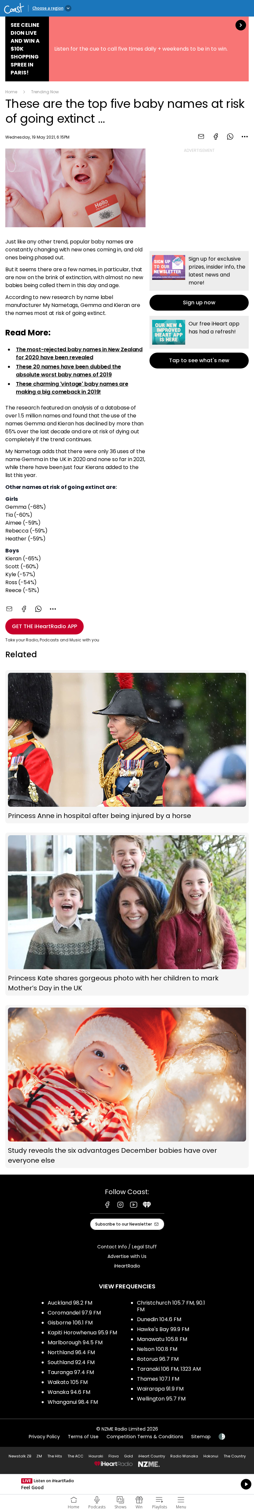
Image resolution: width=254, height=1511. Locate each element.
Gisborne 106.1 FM (70, 1322)
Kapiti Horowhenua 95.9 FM (82, 1332)
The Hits (54, 1456)
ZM (39, 1456)
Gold (128, 1456)
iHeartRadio (127, 1266)
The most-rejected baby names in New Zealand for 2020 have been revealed (79, 353)
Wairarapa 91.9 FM (160, 1389)
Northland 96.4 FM (71, 1352)
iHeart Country (151, 1456)
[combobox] (245, 137)
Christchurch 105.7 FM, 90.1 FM (171, 1306)
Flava (113, 1456)
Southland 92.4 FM (71, 1362)
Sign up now (199, 281)
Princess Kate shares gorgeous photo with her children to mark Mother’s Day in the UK (127, 914)
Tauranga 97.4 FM (71, 1372)
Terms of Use (83, 1436)
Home (11, 92)
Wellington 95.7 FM (161, 1399)
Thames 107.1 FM (158, 1379)
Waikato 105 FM (68, 1382)
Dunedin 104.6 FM (159, 1319)
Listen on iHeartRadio (127, 1484)
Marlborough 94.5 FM (75, 1342)
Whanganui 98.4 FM (73, 1402)
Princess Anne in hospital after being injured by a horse (127, 746)
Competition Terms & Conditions (144, 1436)
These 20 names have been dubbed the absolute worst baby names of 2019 (68, 370)
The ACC (75, 1456)
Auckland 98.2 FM (70, 1303)
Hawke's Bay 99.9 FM (163, 1329)
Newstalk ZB (20, 1456)
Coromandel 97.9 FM (74, 1313)
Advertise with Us (127, 1256)
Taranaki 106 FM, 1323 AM (169, 1369)
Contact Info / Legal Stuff (127, 1246)
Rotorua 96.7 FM (158, 1359)
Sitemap (201, 1436)
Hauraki (96, 1456)
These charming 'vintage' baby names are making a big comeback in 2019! (72, 388)
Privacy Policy (44, 1436)
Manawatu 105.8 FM (162, 1339)
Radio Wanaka (184, 1456)
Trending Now (45, 92)
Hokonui (210, 1456)
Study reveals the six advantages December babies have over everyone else (127, 1086)
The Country (235, 1456)
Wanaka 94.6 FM (69, 1392)
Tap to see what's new (199, 342)
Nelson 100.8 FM (157, 1349)
